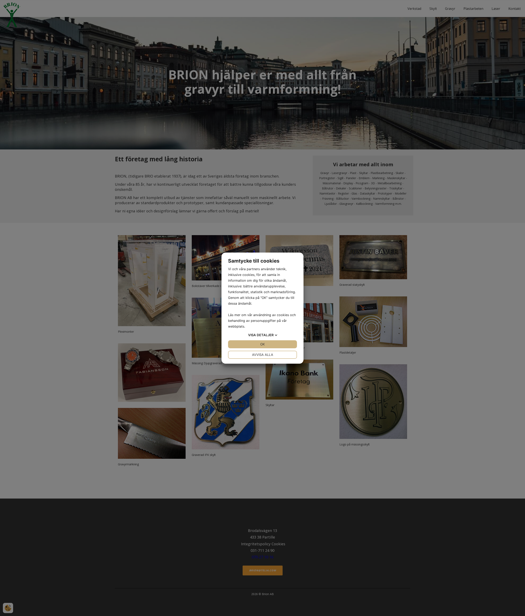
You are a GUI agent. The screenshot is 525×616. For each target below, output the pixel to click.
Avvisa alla (262, 355)
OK (262, 344)
